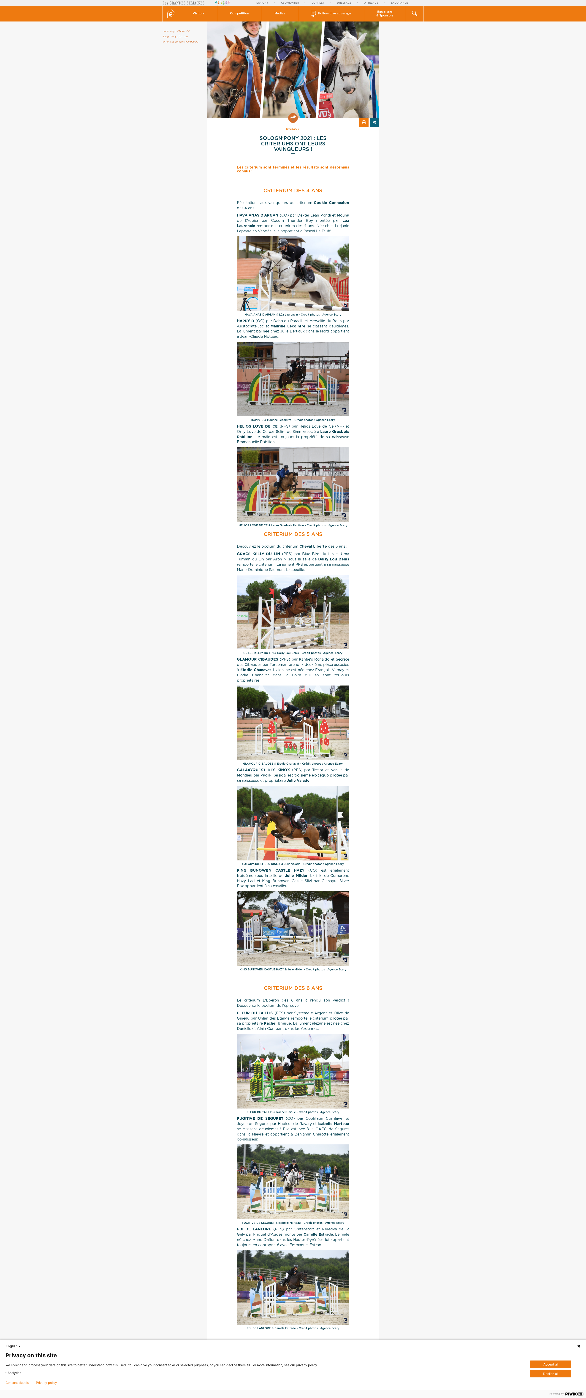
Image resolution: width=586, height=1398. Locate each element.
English (12, 1346)
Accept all (550, 1364)
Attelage (371, 3)
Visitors (198, 13)
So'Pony (262, 3)
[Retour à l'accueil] (171, 13)
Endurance (399, 3)
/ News (181, 31)
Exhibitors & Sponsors (384, 14)
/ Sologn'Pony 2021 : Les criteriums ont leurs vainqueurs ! (181, 36)
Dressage (344, 3)
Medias (279, 13)
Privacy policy (46, 1383)
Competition (239, 13)
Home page (169, 31)
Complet (318, 3)
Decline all (550, 1374)
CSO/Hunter (290, 3)
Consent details (17, 1383)
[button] (198, 13)
